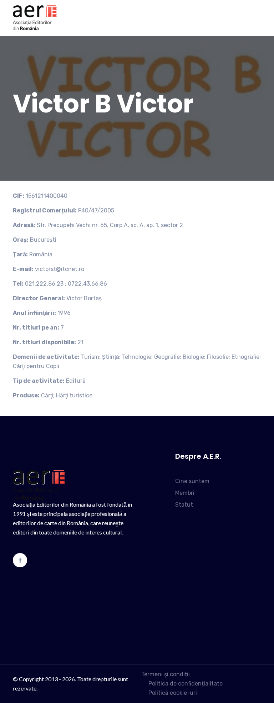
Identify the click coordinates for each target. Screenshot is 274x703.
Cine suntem (192, 481)
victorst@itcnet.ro (59, 269)
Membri (184, 492)
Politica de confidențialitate (185, 683)
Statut (184, 504)
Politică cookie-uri (172, 692)
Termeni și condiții (165, 674)
